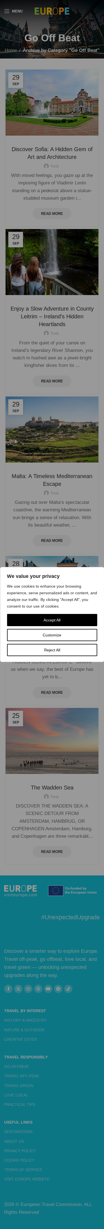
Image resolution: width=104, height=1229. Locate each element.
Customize (52, 635)
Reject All (52, 650)
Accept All (52, 620)
